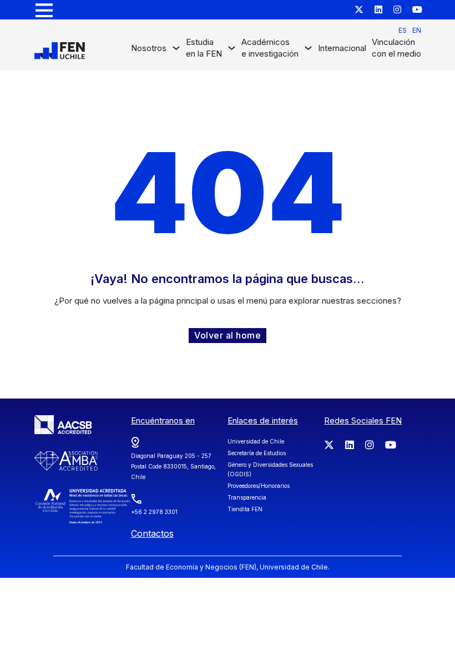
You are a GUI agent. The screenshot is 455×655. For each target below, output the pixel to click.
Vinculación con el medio (396, 48)
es (402, 30)
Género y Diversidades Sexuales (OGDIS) (270, 469)
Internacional (342, 48)
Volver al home (227, 335)
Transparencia (247, 497)
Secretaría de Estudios (257, 453)
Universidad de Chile (256, 441)
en (416, 30)
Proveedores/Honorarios (259, 485)
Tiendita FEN (245, 509)
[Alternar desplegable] (176, 51)
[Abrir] (44, 9)
